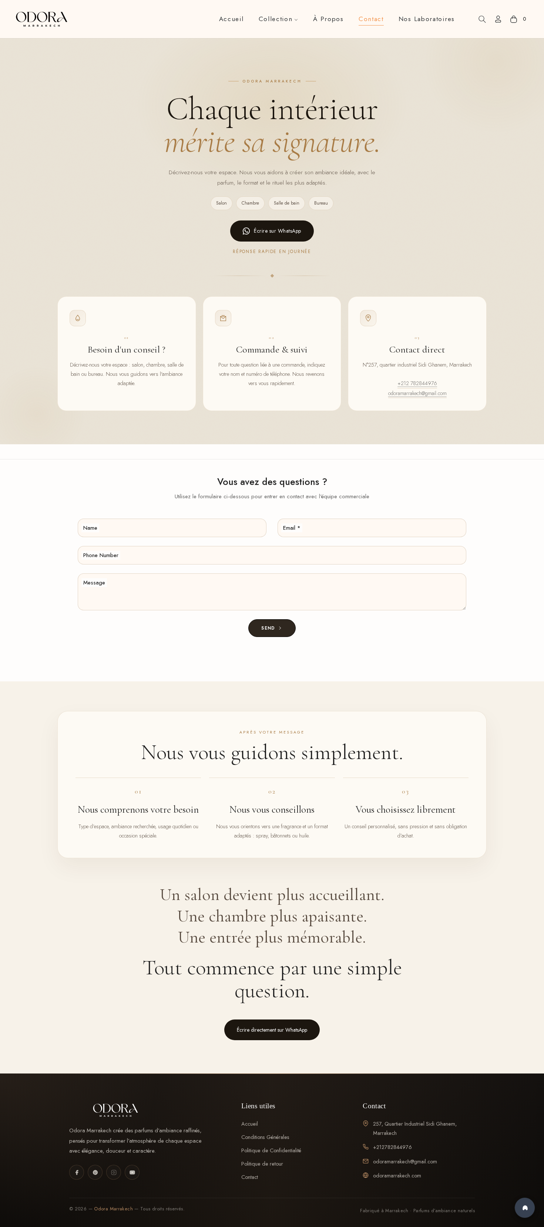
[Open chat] (524, 1207)
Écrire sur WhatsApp (277, 231)
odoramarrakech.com (397, 1175)
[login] (498, 19)
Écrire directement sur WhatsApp (272, 1030)
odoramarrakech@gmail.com (417, 393)
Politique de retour (262, 1163)
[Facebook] (76, 1172)
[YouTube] (132, 1172)
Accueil (249, 1123)
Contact (249, 1177)
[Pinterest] (95, 1172)
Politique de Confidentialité (271, 1150)
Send (269, 628)
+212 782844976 (417, 383)
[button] (482, 19)
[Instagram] (113, 1172)
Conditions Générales (265, 1137)
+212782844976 (392, 1147)
